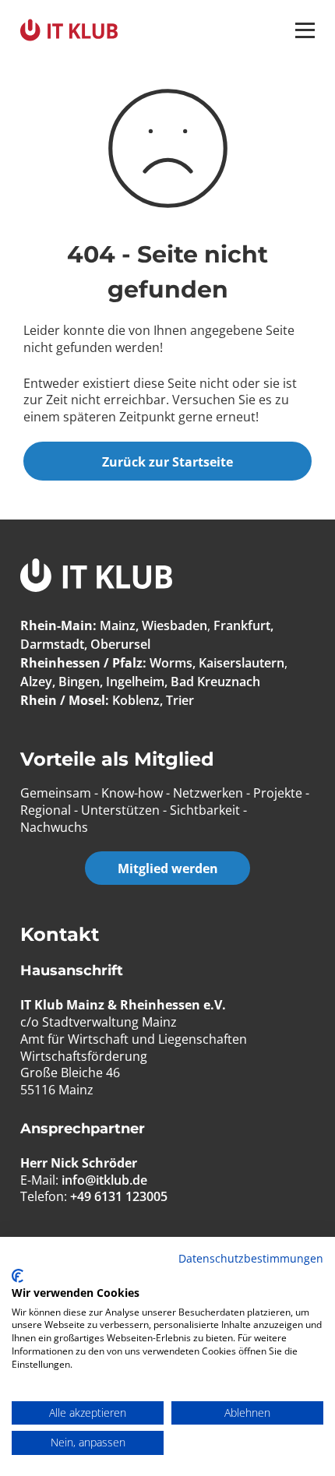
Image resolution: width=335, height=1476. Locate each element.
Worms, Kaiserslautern (217, 662)
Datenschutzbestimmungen (250, 1258)
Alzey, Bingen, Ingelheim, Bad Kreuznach (140, 681)
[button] (305, 30)
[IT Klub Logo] (96, 577)
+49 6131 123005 (119, 1196)
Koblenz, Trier (153, 700)
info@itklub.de (104, 1180)
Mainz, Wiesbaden (153, 625)
